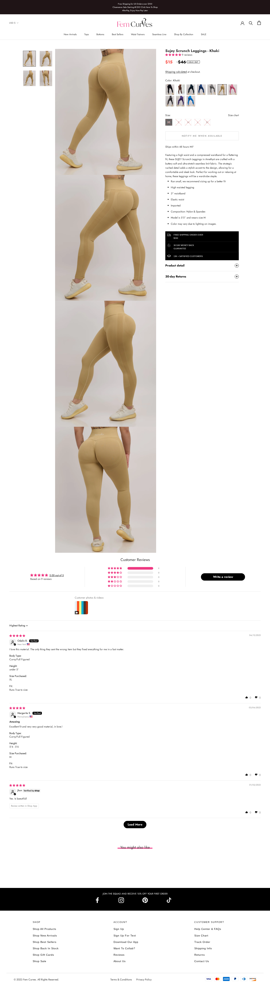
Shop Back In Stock (46, 948)
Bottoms (100, 34)
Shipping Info (203, 948)
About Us (120, 961)
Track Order (202, 941)
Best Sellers (117, 34)
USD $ (12, 23)
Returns (199, 954)
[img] (17, 636)
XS (168, 122)
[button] (173, 55)
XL (207, 122)
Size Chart (201, 935)
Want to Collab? (124, 948)
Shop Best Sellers (44, 941)
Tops (86, 34)
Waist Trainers (138, 34)
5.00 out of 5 (56, 575)
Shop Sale (39, 961)
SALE (203, 34)
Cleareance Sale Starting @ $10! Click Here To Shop (135, 7)
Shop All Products (44, 928)
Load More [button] (135, 824)
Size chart (233, 115)
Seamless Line (159, 34)
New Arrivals (70, 34)
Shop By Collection (183, 34)
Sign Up (119, 928)
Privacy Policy (144, 979)
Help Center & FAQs (207, 928)
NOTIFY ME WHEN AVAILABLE (202, 136)
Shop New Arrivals (45, 935)
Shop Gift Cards (43, 954)
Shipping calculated (176, 72)
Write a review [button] (223, 577)
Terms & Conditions (121, 979)
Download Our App (126, 941)
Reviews (119, 954)
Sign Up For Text (125, 935)
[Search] (251, 23)
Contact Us (201, 961)
